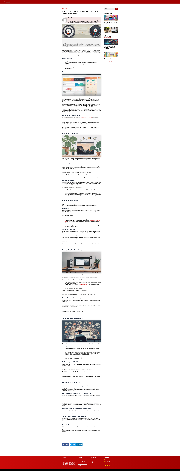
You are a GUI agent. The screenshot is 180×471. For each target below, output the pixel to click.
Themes (159, 1)
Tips (162, 1)
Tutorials (165, 1)
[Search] (116, 9)
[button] (65, 444)
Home (152, 1)
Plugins (155, 1)
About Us (170, 1)
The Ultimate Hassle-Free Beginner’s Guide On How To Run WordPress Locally (110, 35)
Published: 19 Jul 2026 (65, 15)
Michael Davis (71, 17)
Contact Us (175, 1)
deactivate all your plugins (83, 284)
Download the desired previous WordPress (72, 64)
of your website (70, 166)
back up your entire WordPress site (86, 117)
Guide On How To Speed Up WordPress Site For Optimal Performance (109, 47)
